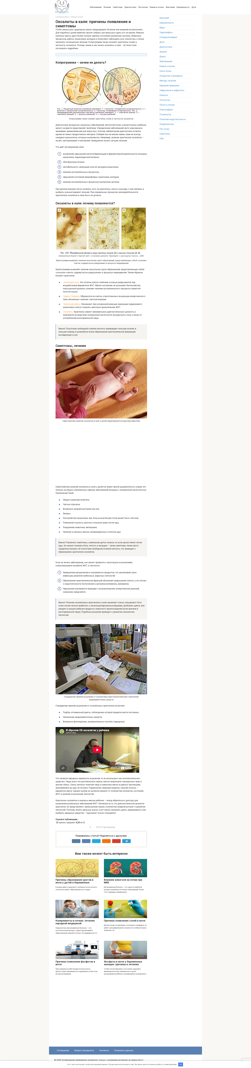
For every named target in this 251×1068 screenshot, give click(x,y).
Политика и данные (123, 1050)
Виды (162, 27)
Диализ (163, 51)
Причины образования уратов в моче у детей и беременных (74, 881)
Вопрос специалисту (84, 1050)
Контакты (104, 1050)
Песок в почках (167, 105)
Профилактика (166, 124)
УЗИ (161, 138)
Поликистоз (165, 114)
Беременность (183, 7)
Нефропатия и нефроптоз (171, 90)
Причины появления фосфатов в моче (75, 963)
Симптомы (118, 7)
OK (180, 1064)
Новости (163, 95)
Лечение (107, 7)
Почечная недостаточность (172, 119)
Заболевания (96, 7)
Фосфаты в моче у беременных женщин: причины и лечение (123, 963)
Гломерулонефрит (168, 37)
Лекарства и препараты (171, 76)
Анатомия (170, 7)
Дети (194, 7)
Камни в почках (157, 7)
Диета (162, 56)
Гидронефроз (166, 32)
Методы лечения (167, 80)
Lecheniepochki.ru (62, 17)
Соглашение (63, 1050)
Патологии (143, 7)
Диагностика (130, 7)
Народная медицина (169, 85)
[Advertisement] (99, 455)
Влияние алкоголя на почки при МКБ (123, 881)
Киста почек (165, 71)
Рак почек (164, 129)
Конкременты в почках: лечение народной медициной (75, 922)
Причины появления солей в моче (124, 920)
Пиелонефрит (166, 109)
